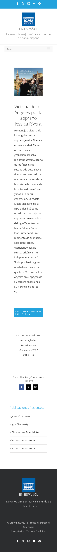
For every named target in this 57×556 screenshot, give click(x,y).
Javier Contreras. (21, 416)
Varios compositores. (24, 440)
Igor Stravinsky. (20, 424)
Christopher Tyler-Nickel (25, 432)
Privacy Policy (17, 531)
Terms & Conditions (36, 531)
